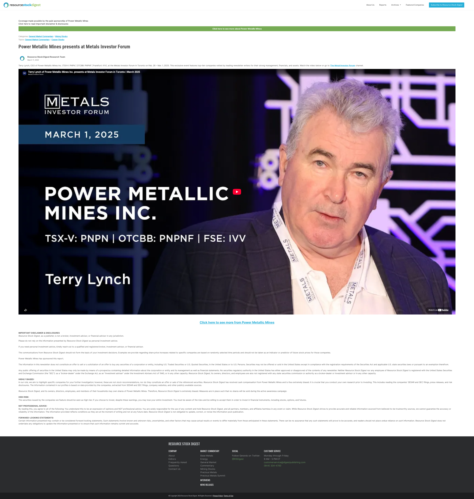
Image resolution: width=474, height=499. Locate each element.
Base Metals (206, 455)
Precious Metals (208, 472)
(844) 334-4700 (272, 465)
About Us (370, 5)
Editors (172, 459)
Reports (382, 5)
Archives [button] (395, 5)
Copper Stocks (57, 39)
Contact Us (174, 469)
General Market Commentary (41, 36)
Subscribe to (446, 5)
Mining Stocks (61, 36)
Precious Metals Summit (212, 475)
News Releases (207, 484)
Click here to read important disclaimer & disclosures (43, 24)
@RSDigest (238, 459)
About (171, 455)
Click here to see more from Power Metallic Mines (237, 322)
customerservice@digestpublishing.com (285, 462)
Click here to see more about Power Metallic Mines (237, 29)
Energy (204, 459)
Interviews (205, 480)
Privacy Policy (218, 496)
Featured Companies (415, 5)
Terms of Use (228, 496)
